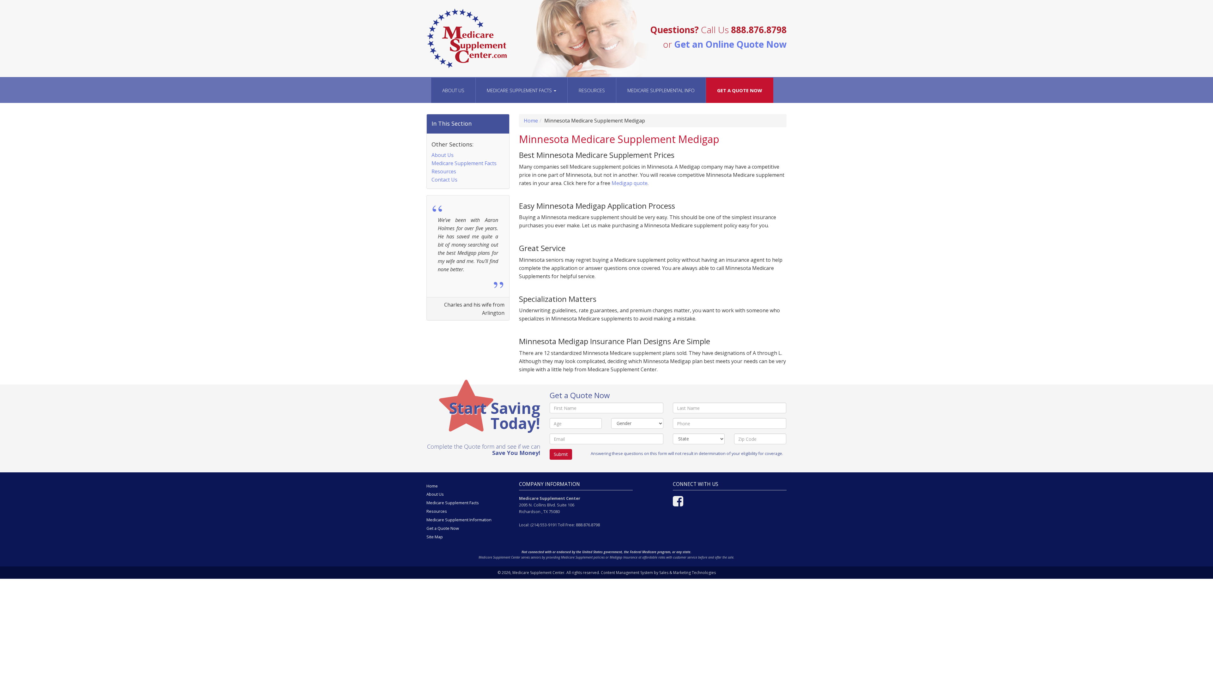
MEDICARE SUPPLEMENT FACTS (520, 90)
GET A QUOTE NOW (739, 90)
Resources (592, 90)
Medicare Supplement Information (459, 520)
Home (531, 120)
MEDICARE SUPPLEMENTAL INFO (661, 90)
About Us (453, 90)
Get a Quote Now (442, 528)
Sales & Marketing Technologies (687, 572)
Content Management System (627, 572)
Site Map (434, 537)
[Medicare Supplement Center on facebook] (678, 504)
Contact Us (444, 179)
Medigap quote (630, 183)
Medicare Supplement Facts (464, 163)
